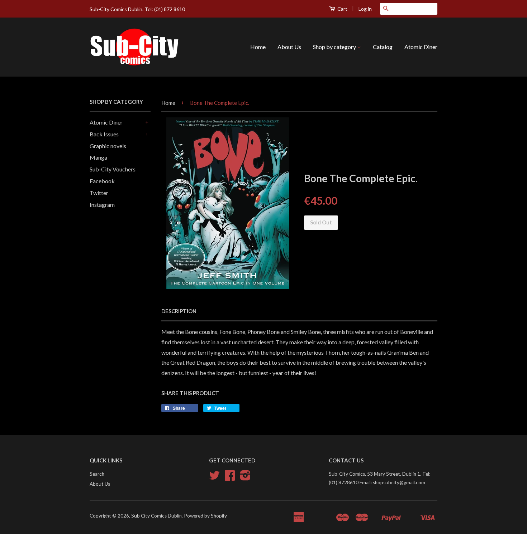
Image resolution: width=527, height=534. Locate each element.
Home (258, 46)
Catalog (383, 46)
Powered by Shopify (205, 516)
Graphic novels (108, 145)
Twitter (99, 192)
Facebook (102, 181)
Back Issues (104, 134)
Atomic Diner (420, 46)
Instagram (102, 204)
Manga (98, 157)
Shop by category (335, 46)
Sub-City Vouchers (113, 169)
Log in (365, 9)
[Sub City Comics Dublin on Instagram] (245, 478)
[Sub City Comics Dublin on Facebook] (229, 478)
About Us (289, 46)
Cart (341, 9)
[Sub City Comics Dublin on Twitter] (214, 478)
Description (178, 311)
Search (97, 474)
